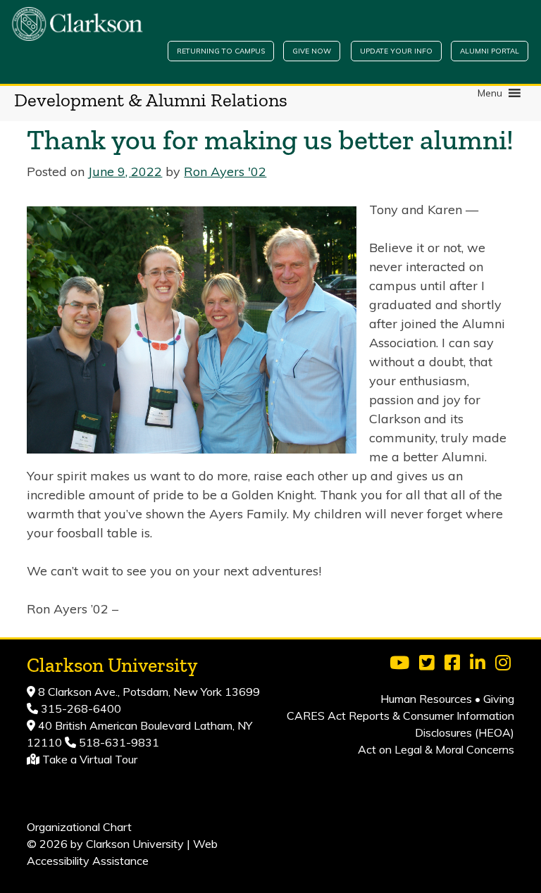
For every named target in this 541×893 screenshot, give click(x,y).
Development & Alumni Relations (150, 100)
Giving (498, 699)
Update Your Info (396, 51)
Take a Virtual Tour (89, 759)
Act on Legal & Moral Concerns (436, 749)
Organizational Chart (79, 827)
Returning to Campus (221, 51)
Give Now (311, 51)
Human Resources (426, 699)
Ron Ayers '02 (225, 171)
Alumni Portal (489, 51)
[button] (490, 93)
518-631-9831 (117, 742)
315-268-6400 (79, 708)
